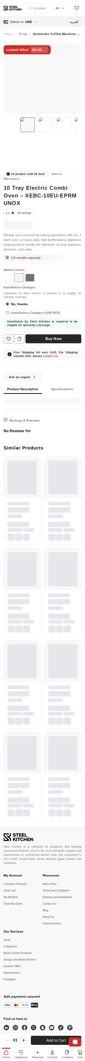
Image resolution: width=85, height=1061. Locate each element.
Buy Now (53, 339)
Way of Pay (49, 884)
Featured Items (52, 923)
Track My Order (13, 903)
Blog (45, 910)
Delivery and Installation (57, 897)
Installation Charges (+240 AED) (35, 312)
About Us (48, 917)
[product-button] (76, 8)
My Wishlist (10, 897)
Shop (7, 939)
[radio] (7, 304)
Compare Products (15, 884)
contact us (50, 356)
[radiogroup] (42, 308)
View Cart (10, 890)
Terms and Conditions (56, 890)
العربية (74, 22)
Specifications (62, 389)
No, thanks (19, 304)
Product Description (22, 389)
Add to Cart (56, 1040)
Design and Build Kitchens (20, 959)
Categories (10, 946)
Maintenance (12, 972)
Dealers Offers (12, 966)
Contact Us (49, 903)
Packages (10, 979)
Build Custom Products (18, 953)
